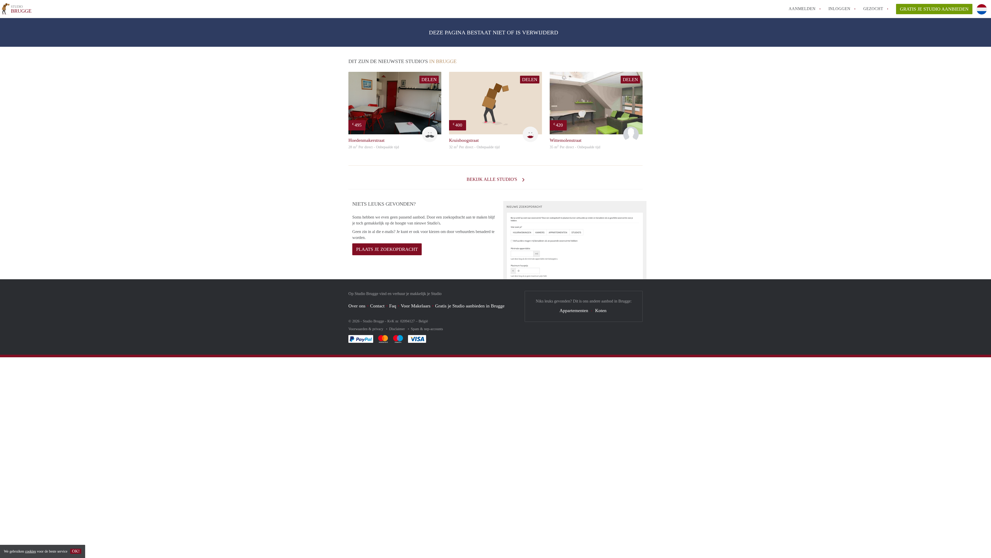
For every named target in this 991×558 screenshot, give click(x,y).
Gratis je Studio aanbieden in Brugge (470, 305)
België (423, 321)
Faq (392, 305)
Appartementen (574, 310)
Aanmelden (802, 8)
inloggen (839, 8)
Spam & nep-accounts (427, 329)
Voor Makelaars (415, 305)
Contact (377, 305)
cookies (30, 551)
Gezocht (873, 8)
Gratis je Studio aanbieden (934, 9)
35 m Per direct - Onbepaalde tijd (575, 147)
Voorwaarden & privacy (366, 329)
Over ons (356, 305)
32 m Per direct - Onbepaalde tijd (474, 147)
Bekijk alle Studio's (492, 179)
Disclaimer (397, 329)
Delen (429, 79)
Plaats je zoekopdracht (387, 249)
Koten (600, 310)
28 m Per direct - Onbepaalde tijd (373, 147)
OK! (75, 551)
